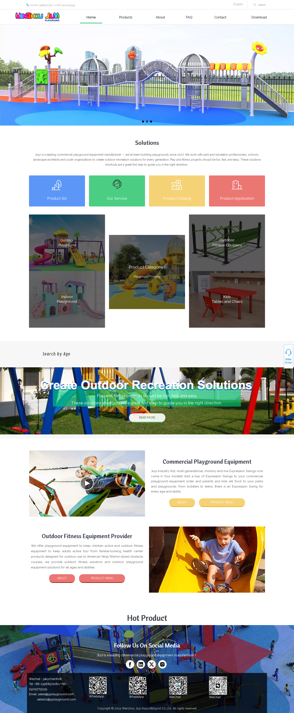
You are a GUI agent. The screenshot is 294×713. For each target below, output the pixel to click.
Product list (57, 198)
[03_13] (177, 184)
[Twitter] (151, 664)
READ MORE (147, 417)
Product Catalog (177, 198)
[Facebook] (130, 664)
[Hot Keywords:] (254, 4)
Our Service (117, 198)
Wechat (279, 358)
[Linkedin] (141, 664)
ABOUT (182, 502)
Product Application (237, 198)
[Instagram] (162, 664)
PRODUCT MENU (222, 502)
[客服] (117, 184)
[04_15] (237, 184)
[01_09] (57, 184)
